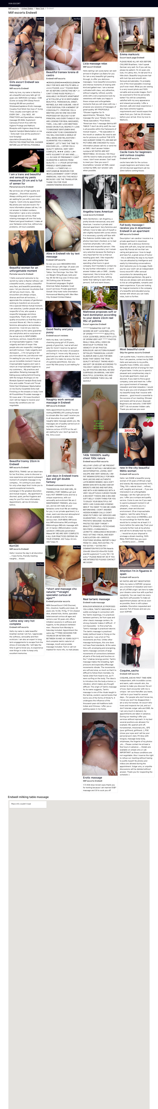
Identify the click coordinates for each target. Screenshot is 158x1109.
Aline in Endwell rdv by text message (63, 255)
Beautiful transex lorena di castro (62, 74)
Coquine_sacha (129, 670)
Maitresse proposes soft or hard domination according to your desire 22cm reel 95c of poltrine (100, 316)
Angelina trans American (98, 211)
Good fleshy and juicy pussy (59, 331)
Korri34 (14, 545)
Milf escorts (13, 8)
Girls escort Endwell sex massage (24, 83)
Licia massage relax (95, 63)
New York (40, 8)
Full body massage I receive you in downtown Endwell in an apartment (135, 228)
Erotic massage (92, 777)
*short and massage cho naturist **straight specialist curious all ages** (61, 593)
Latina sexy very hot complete (22, 622)
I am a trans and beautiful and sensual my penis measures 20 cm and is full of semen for (26, 179)
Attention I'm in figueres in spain (136, 572)
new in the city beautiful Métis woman (134, 469)
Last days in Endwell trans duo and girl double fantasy (62, 478)
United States (27, 8)
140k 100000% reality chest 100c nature (96, 457)
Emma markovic (129, 54)
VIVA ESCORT (14, 3)
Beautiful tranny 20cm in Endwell (25, 463)
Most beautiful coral (132, 349)
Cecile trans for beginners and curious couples (136, 153)
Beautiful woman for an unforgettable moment (24, 269)
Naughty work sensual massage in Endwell (60, 401)
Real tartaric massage (96, 599)
